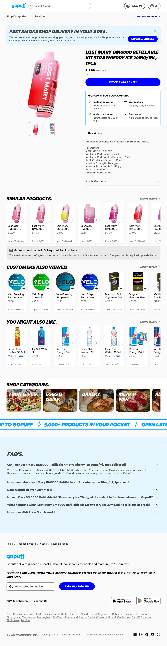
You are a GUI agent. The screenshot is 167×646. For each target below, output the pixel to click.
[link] (19, 5)
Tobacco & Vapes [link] (26, 543)
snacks (27, 473)
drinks (36, 473)
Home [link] (10, 543)
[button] (154, 6)
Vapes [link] (43, 543)
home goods (53, 473)
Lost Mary (98, 52)
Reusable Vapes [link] (59, 543)
